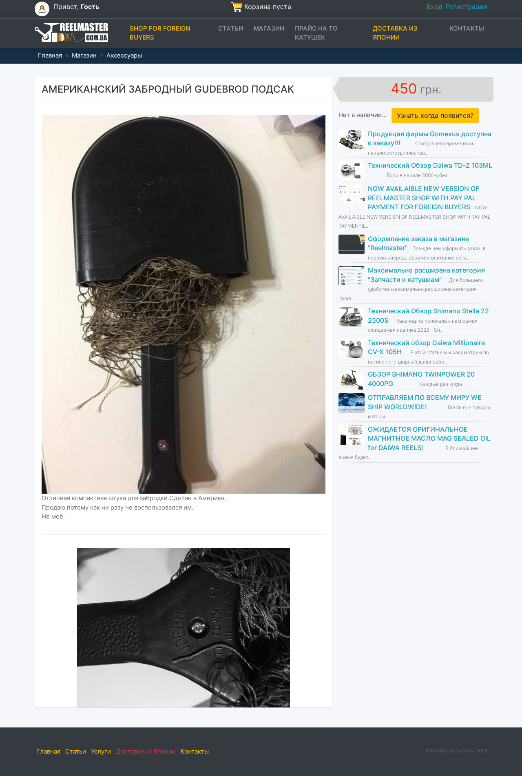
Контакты (466, 28)
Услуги (101, 751)
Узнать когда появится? (435, 115)
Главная (50, 55)
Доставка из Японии (395, 33)
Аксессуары (124, 55)
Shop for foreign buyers (160, 33)
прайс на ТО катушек (316, 33)
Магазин (269, 28)
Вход (434, 6)
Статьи (230, 28)
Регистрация (466, 6)
